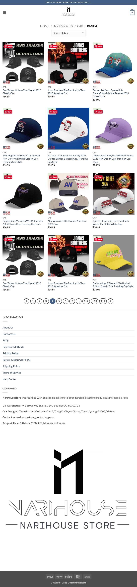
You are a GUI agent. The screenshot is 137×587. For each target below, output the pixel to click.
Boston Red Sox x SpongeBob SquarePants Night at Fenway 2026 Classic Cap (111, 93)
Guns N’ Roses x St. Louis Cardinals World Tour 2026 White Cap (111, 222)
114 (103, 301)
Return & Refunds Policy (16, 359)
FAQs (6, 340)
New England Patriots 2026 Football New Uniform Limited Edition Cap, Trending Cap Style (21, 158)
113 (94, 301)
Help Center (10, 379)
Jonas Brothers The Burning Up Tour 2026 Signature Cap (66, 92)
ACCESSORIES (63, 26)
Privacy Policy (11, 353)
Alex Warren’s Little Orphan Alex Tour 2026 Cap (67, 222)
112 (86, 301)
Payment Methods (13, 346)
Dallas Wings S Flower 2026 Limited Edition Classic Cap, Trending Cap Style (113, 285)
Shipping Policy (11, 366)
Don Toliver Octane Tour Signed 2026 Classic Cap (22, 92)
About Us (8, 327)
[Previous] (26, 301)
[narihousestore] (68, 12)
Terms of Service (12, 372)
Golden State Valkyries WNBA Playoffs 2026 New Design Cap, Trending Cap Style (113, 158)
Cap (80, 26)
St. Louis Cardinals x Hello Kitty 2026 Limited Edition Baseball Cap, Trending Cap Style (68, 158)
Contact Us (9, 333)
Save (10, 46)
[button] (5, 12)
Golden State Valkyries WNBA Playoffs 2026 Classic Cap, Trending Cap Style (23, 222)
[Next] (110, 301)
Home (44, 26)
